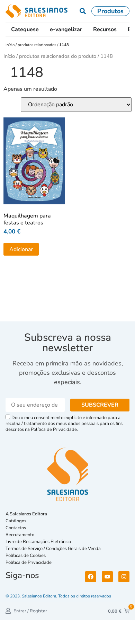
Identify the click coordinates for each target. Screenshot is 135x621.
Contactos (16, 528)
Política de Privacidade (29, 562)
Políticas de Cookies (26, 555)
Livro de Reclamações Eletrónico (38, 542)
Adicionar (21, 249)
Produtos (110, 11)
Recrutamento (20, 535)
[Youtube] (107, 576)
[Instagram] (123, 576)
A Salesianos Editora (26, 514)
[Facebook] (90, 576)
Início (11, 44)
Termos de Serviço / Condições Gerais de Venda (54, 548)
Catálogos (16, 521)
